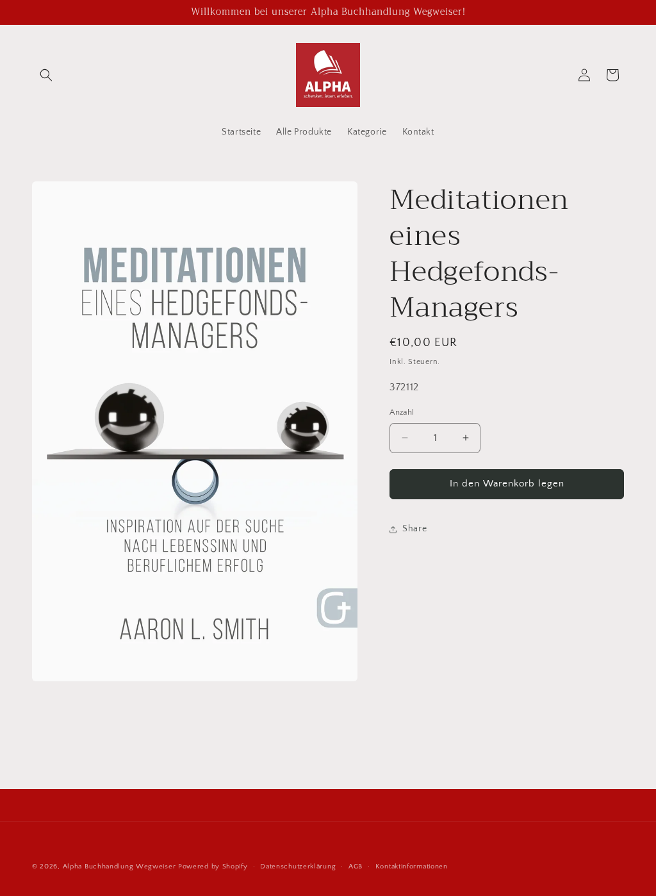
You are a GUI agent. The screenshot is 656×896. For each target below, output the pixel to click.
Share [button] (414, 529)
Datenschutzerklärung (298, 866)
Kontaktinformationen (411, 866)
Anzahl (402, 412)
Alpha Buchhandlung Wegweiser (119, 866)
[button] (46, 75)
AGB (355, 866)
